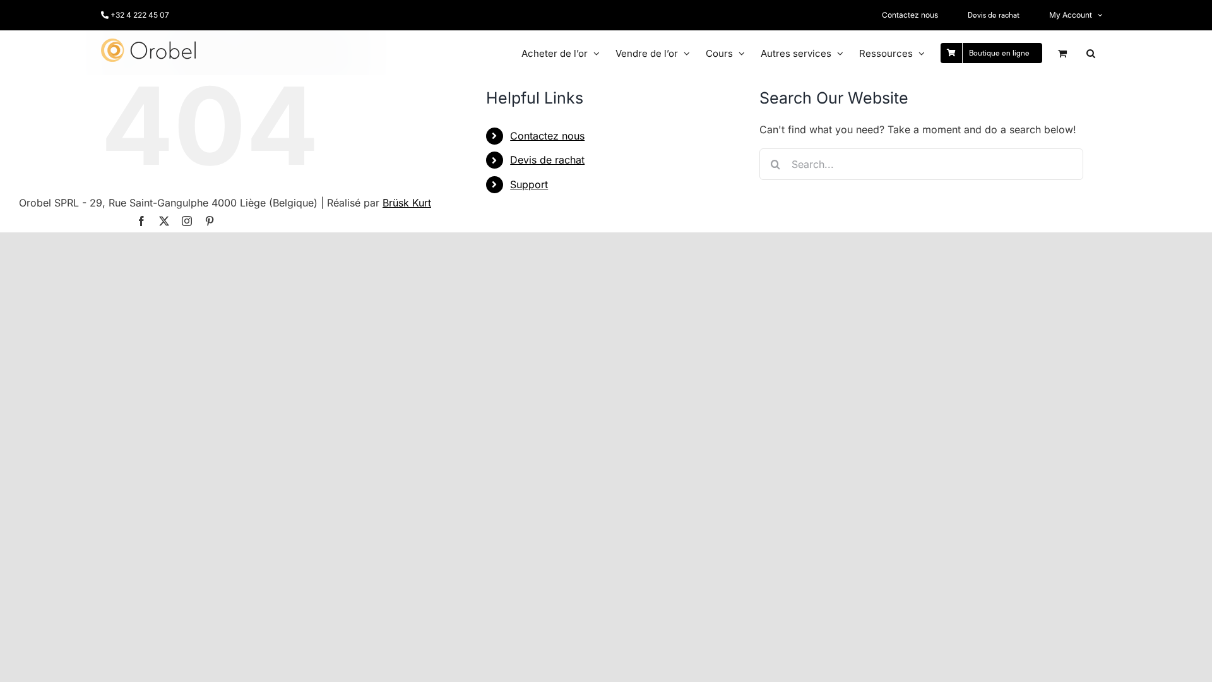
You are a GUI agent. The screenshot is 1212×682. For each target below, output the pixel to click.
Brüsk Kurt (407, 202)
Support (529, 184)
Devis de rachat (547, 159)
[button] (1090, 53)
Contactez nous (547, 135)
